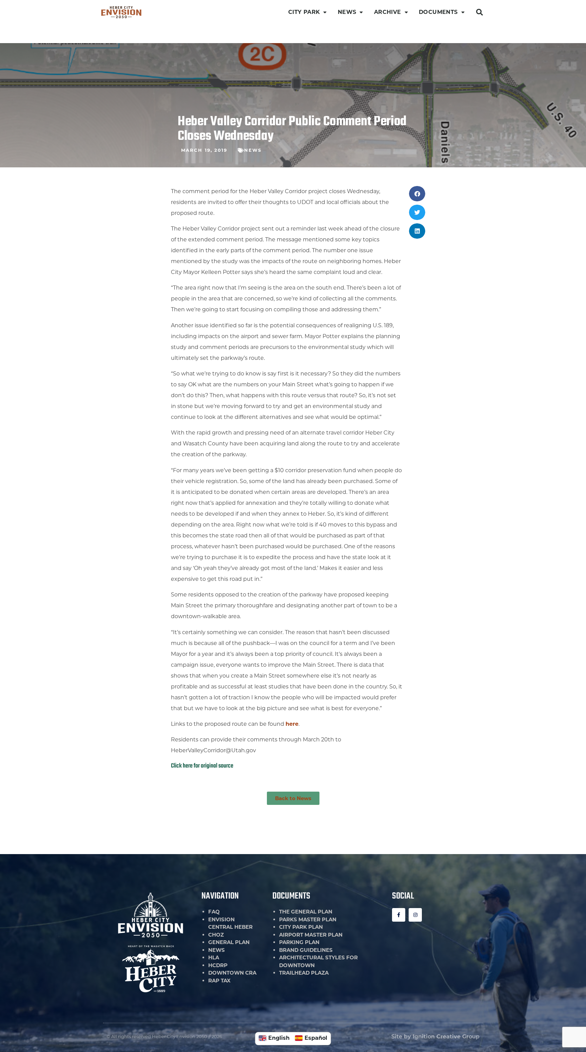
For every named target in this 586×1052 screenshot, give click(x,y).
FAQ (214, 911)
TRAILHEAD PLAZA (304, 973)
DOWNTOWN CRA (232, 973)
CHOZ (216, 934)
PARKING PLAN (299, 942)
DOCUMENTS (438, 12)
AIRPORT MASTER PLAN (311, 934)
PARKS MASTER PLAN (307, 919)
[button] (479, 12)
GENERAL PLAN (229, 942)
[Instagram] (415, 914)
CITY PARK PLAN (301, 927)
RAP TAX (219, 980)
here (292, 724)
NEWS (347, 12)
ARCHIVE (387, 12)
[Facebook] (398, 914)
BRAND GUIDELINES (306, 950)
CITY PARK (304, 12)
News (252, 150)
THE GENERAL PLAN (305, 911)
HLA (213, 957)
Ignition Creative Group (446, 1036)
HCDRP (218, 965)
